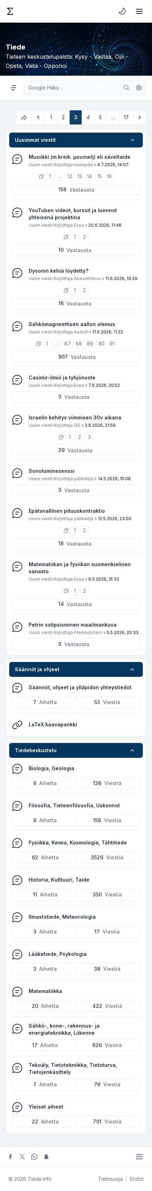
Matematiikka (45, 991)
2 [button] (63, 117)
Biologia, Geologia (51, 768)
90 (101, 344)
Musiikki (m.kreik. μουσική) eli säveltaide (79, 157)
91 (112, 344)
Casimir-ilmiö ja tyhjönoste (62, 377)
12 (70, 176)
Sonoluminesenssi (52, 471)
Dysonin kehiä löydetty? (58, 271)
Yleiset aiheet (46, 1107)
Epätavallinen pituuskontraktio (67, 511)
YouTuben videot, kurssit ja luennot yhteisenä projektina (73, 213)
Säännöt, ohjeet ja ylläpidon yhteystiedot (80, 687)
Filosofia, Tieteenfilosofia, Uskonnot (74, 805)
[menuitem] (122, 11)
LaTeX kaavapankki (53, 724)
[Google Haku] (127, 88)
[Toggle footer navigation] (139, 1157)
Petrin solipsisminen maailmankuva (73, 625)
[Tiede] (10, 11)
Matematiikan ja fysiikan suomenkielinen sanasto (80, 567)
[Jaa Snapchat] (46, 1156)
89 (90, 344)
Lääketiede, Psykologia (58, 954)
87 (67, 344)
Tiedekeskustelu (36, 750)
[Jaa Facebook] (10, 1156)
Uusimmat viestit (35, 140)
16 (109, 176)
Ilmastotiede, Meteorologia (62, 917)
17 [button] (126, 117)
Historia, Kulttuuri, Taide (59, 880)
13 (79, 176)
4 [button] (88, 117)
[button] (38, 117)
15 (99, 176)
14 (89, 176)
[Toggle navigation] (139, 11)
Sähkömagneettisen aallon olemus (72, 324)
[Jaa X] (22, 1156)
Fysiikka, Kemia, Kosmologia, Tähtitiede (78, 842)
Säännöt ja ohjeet (37, 669)
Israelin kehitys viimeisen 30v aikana (75, 417)
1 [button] (51, 117)
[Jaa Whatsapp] (34, 1156)
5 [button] (100, 117)
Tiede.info (40, 1179)
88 (79, 344)
